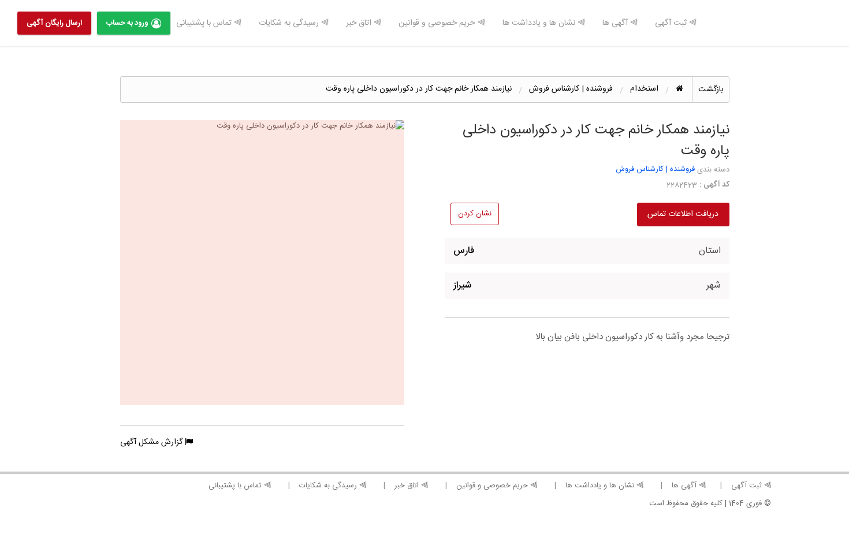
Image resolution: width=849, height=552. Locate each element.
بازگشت (710, 89)
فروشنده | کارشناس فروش (655, 169)
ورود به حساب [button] (127, 23)
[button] (262, 262)
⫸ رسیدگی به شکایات (294, 23)
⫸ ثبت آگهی (676, 23)
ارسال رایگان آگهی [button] (54, 23)
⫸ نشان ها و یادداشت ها (543, 23)
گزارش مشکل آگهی (152, 442)
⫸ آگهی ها (620, 23)
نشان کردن (474, 213)
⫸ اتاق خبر (363, 23)
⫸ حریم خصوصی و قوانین (442, 23)
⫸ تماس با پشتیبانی (208, 23)
